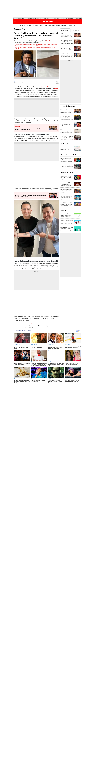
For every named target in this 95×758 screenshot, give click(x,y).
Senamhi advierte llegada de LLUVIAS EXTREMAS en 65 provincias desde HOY (67, 166)
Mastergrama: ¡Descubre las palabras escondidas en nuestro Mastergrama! (67, 215)
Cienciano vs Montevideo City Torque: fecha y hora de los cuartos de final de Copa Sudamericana (67, 160)
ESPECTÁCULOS (61, 25)
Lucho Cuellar (23, 322)
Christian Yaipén (35, 322)
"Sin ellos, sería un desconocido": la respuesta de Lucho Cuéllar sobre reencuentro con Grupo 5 (66, 111)
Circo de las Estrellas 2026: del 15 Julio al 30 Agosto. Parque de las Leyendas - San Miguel (66, 178)
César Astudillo (64, 18)
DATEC (70, 25)
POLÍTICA (26, 25)
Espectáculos (19, 29)
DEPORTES (54, 25)
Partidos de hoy (37, 18)
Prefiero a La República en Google (35, 326)
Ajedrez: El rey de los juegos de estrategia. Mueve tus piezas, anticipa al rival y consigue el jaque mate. (67, 229)
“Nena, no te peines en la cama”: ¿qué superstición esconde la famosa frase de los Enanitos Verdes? (66, 131)
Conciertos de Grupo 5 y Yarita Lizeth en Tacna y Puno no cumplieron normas (67, 118)
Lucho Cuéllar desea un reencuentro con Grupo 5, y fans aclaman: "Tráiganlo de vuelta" (29, 128)
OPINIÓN (30, 25)
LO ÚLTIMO (21, 25)
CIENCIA (49, 25)
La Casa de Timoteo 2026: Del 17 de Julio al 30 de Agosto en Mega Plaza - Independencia (66, 198)
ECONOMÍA (35, 25)
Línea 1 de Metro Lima (55, 18)
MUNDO (45, 25)
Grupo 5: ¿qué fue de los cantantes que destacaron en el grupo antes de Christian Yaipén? (30, 196)
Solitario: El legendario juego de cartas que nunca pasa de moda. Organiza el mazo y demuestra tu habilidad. (67, 222)
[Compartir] (57, 81)
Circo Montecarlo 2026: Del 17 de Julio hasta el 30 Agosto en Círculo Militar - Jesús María (66, 185)
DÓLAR (66, 25)
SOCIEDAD (40, 25)
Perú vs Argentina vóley (21, 18)
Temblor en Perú (46, 18)
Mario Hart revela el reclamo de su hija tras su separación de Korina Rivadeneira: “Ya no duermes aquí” (67, 55)
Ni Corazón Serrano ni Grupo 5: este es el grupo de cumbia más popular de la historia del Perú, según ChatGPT (67, 125)
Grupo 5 (48, 41)
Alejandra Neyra (20, 81)
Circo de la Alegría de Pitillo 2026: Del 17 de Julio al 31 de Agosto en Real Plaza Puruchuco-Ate (66, 205)
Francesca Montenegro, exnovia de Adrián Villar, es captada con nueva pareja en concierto (35, 48)
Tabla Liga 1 (30, 18)
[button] (15, 21)
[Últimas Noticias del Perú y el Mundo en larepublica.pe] (47, 22)
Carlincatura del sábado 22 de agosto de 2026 (66, 149)
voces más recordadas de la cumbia (46, 87)
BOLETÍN (74, 25)
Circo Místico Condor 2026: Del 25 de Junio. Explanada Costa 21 (66, 191)
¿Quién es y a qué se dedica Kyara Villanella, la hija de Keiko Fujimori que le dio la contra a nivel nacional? (67, 138)
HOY (14, 18)
